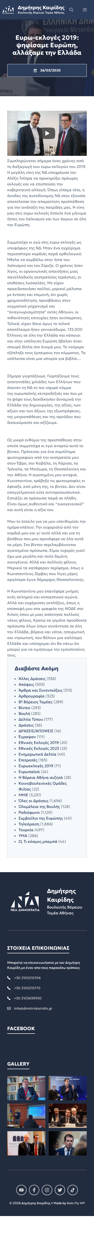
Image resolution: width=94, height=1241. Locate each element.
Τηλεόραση (29, 824)
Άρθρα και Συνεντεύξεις (40, 690)
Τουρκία (26, 829)
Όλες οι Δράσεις (33, 800)
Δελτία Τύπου (31, 719)
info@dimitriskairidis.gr (33, 1008)
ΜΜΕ (23, 794)
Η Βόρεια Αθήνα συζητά (41, 777)
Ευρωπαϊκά (29, 771)
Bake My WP (76, 1203)
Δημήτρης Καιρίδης (41, 7)
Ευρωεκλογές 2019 (36, 765)
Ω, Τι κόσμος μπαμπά (38, 841)
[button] (71, 9)
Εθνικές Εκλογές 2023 (39, 748)
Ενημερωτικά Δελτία (37, 754)
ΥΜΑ (23, 835)
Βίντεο (24, 707)
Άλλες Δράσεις (32, 678)
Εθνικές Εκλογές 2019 (39, 742)
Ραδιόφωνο (29, 812)
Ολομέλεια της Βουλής (39, 806)
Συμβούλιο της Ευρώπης (41, 818)
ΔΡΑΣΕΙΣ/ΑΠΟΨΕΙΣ (36, 730)
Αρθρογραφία (32, 696)
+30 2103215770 (27, 988)
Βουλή (24, 713)
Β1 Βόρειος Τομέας (36, 701)
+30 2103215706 (27, 978)
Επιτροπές (28, 760)
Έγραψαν (27, 736)
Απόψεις (26, 684)
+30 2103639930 (28, 998)
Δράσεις (26, 725)
